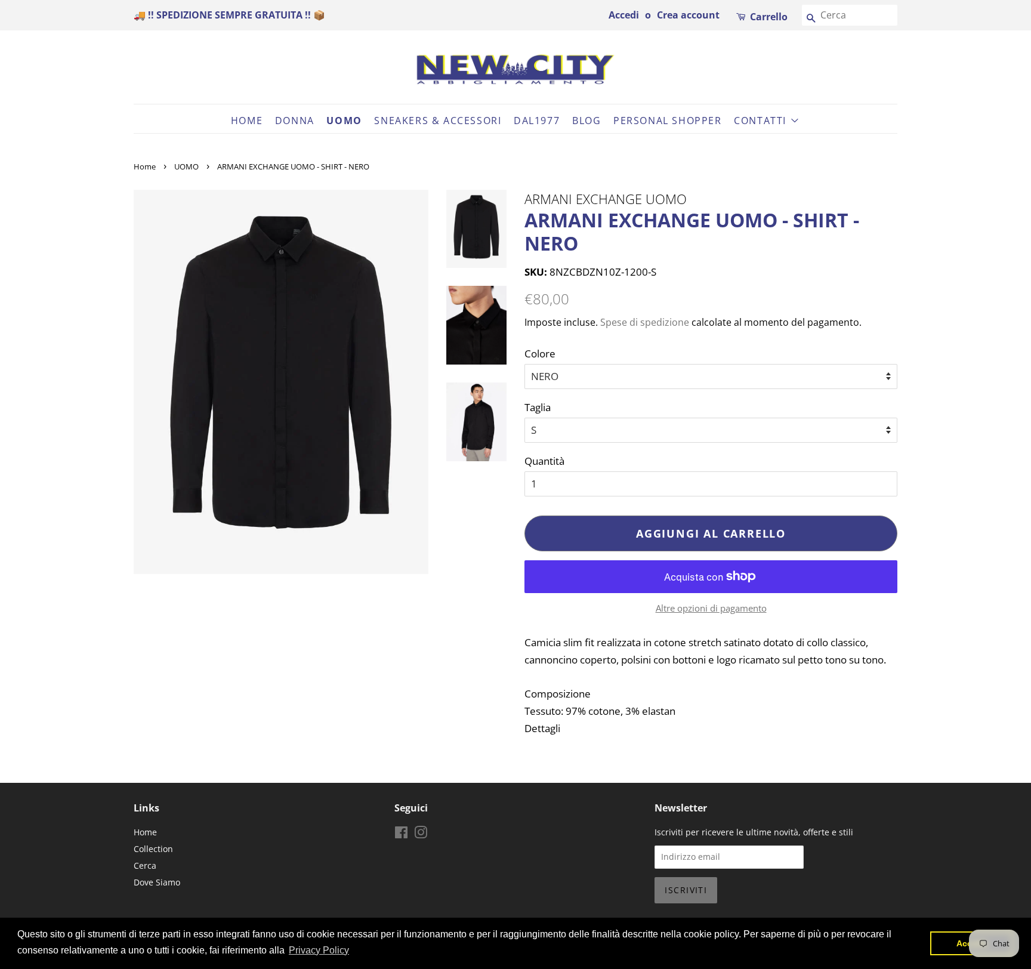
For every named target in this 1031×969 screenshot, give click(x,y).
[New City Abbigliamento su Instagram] (420, 834)
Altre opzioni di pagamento (711, 608)
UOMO (344, 120)
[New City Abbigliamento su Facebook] (401, 834)
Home (247, 120)
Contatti (761, 120)
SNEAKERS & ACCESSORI (437, 120)
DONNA (294, 120)
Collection (153, 848)
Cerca (145, 865)
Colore (539, 353)
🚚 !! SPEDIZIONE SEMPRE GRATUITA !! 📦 (229, 14)
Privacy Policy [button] (319, 950)
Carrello (769, 16)
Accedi (624, 14)
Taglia (537, 407)
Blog (586, 120)
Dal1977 (537, 120)
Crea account (688, 14)
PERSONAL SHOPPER (667, 120)
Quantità (544, 461)
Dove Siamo (157, 882)
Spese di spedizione (644, 322)
